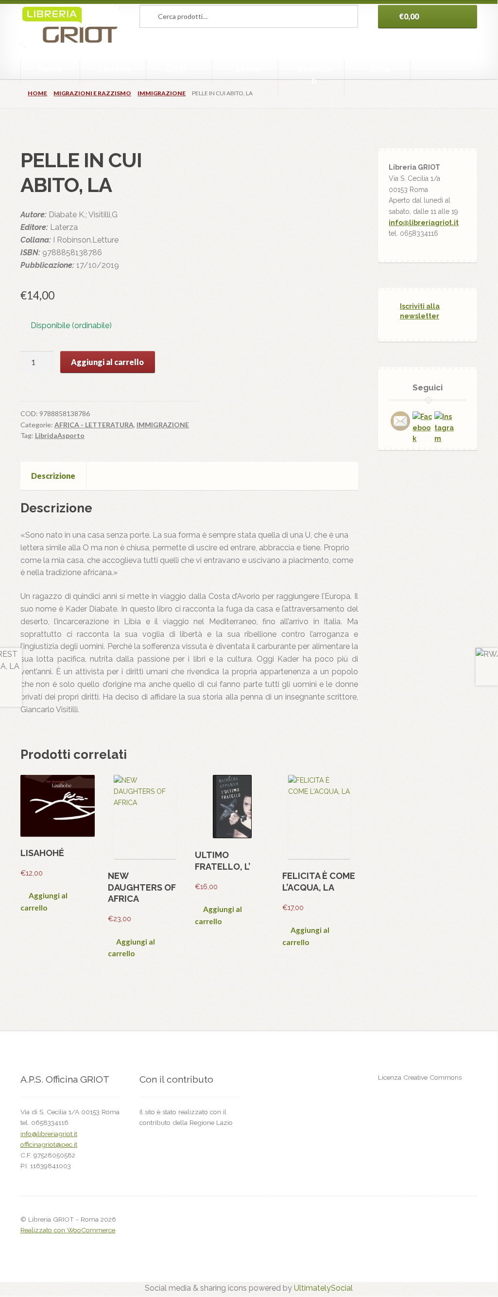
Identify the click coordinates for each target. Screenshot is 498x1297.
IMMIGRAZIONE (161, 93)
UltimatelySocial (323, 1288)
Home (50, 68)
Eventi (248, 68)
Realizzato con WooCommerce (67, 1230)
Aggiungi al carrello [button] (44, 901)
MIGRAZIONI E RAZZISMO (92, 93)
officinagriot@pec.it (48, 1144)
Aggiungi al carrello (107, 362)
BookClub (314, 75)
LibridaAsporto (60, 435)
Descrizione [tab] (53, 475)
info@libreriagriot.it (424, 223)
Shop (380, 68)
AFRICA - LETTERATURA (94, 425)
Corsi (175, 68)
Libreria (114, 68)
